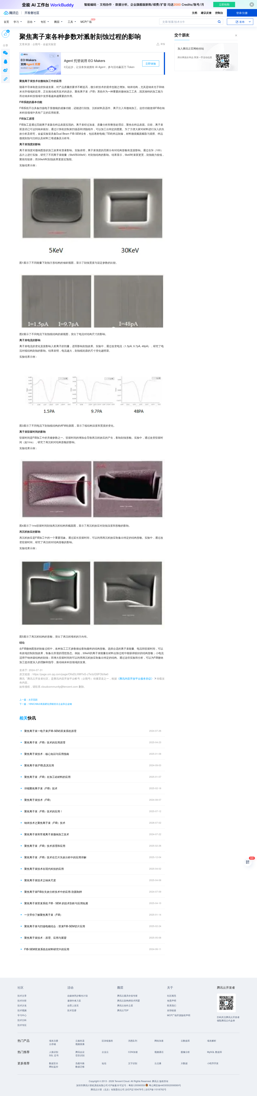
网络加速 (158, 1040)
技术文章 (22, 995)
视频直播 (79, 1044)
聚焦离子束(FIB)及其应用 (39, 765)
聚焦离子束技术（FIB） (38, 800)
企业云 (105, 1051)
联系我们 (171, 1005)
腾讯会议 (79, 1051)
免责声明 (171, 1000)
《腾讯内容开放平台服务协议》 (135, 678)
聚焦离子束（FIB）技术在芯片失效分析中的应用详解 (55, 857)
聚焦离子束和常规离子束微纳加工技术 (46, 834)
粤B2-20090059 (136, 1085)
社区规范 (171, 995)
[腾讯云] (11, 13)
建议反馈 (206, 13)
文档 (194, 13)
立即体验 (150, 63)
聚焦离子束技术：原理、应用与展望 (45, 937)
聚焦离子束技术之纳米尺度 (40, 880)
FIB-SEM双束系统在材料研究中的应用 (46, 949)
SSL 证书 (54, 1055)
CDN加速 (133, 1051)
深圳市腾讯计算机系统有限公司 (92, 1085)
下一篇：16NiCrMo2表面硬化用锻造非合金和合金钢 (45, 703)
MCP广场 (86, 22)
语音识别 (79, 1055)
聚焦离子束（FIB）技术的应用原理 (44, 742)
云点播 (157, 1063)
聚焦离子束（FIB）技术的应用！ (43, 811)
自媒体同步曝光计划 (77, 995)
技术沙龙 (22, 1005)
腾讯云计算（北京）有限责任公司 (108, 1089)
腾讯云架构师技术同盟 (128, 1000)
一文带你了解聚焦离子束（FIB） (43, 915)
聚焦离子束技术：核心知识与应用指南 (46, 754)
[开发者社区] (32, 12)
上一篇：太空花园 (28, 699)
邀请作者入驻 (74, 1000)
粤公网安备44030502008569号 (165, 1085)
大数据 (184, 1063)
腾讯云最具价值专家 (127, 995)
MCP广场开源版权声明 (178, 1015)
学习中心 (22, 1015)
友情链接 (171, 1010)
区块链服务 (107, 1040)
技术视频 (22, 1010)
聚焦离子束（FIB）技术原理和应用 (44, 846)
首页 (6, 22)
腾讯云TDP (122, 1010)
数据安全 (53, 1063)
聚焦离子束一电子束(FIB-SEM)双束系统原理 (50, 731)
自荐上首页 (73, 1005)
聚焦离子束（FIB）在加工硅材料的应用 (47, 777)
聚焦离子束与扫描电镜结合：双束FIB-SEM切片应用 (54, 926)
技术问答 (22, 1000)
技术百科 (22, 1020)
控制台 (219, 13)
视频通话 (158, 1051)
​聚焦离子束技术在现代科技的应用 (44, 869)
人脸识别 (53, 1051)
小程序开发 (212, 1063)
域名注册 (53, 1040)
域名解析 (211, 1040)
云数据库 (185, 1040)
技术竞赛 (71, 1010)
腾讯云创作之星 (125, 1005)
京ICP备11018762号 (155, 1089)
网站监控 (53, 1066)
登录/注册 (242, 13)
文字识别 (132, 1063)
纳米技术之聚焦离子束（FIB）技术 (44, 823)
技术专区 (22, 1024)
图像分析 (185, 1051)
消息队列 (132, 1040)
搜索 (219, 21)
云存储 (52, 1044)
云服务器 (79, 1040)
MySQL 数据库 (214, 1051)
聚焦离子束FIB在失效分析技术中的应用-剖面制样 (53, 892)
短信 (104, 1063)
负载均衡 (79, 1063)
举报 (162, 43)
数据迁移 (79, 1066)
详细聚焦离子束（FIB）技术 (40, 788)
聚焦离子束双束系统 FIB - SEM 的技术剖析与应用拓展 (56, 903)
